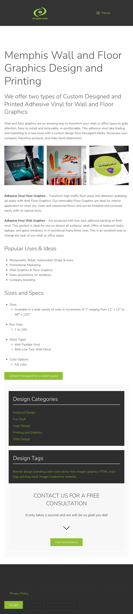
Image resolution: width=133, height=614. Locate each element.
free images (78, 471)
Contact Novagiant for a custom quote (33, 376)
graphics (92, 471)
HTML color (107, 471)
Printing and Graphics (27, 432)
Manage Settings (61, 605)
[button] (103, 13)
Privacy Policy (19, 593)
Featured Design (24, 412)
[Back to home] (40, 13)
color (49, 471)
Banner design (23, 471)
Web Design (21, 439)
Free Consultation (66, 542)
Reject (34, 605)
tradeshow (57, 477)
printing (25, 477)
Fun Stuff (19, 419)
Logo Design (21, 426)
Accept (13, 605)
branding (39, 471)
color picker (61, 471)
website (70, 477)
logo (16, 477)
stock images (40, 477)
